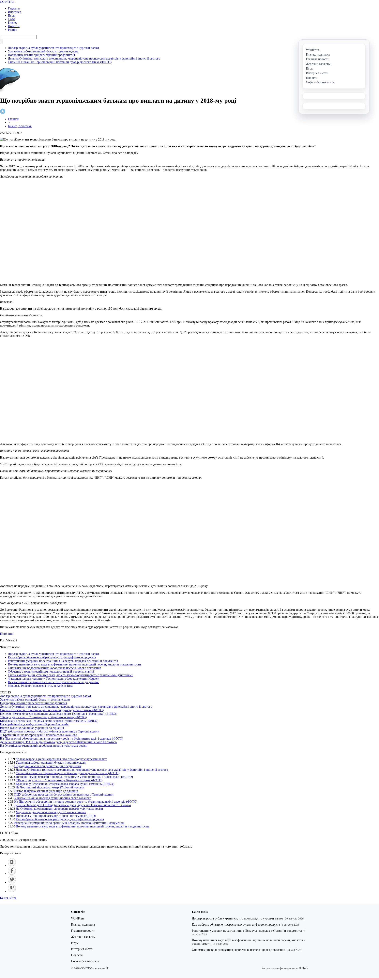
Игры (11, 15)
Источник (6, 633)
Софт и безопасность (85, 961)
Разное (12, 29)
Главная (13, 119)
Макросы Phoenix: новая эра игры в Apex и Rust (40, 685)
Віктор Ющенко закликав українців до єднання (32, 728)
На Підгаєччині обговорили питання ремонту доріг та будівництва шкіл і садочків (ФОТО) (61, 738)
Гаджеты (14, 8)
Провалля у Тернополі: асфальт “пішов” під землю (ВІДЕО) (56, 815)
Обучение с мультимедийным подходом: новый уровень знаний (51, 671)
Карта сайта (8, 897)
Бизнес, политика (20, 126)
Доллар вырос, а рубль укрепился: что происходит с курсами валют (53, 47)
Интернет (14, 12)
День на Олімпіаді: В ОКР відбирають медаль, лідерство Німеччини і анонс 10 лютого (58, 742)
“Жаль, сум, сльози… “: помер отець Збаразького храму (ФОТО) (43, 717)
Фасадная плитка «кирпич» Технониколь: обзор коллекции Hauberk (53, 678)
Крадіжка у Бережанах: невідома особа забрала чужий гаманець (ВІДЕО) (49, 720)
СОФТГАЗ (7, 1)
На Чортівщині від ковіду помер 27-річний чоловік (34, 724)
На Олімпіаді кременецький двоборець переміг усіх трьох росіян (43, 745)
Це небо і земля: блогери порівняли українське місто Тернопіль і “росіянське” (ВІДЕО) (58, 713)
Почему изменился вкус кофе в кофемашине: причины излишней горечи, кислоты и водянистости (74, 664)
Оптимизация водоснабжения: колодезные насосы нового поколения (54, 668)
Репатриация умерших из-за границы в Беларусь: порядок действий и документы (63, 661)
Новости (14, 26)
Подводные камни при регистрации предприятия (41, 55)
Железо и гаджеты (83, 936)
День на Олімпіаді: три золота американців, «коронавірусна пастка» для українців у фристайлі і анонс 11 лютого (84, 58)
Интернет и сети (82, 949)
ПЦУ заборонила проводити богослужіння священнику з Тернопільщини (49, 731)
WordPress (77, 918)
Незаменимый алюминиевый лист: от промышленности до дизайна (53, 682)
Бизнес (12, 22)
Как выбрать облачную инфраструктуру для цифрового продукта (52, 657)
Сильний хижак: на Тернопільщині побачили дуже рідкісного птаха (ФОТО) (60, 62)
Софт (11, 19)
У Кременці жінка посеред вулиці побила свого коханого (38, 735)
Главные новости (82, 930)
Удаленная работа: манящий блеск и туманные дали (43, 51)
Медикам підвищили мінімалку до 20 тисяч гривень (51, 812)
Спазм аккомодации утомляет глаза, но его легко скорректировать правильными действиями (70, 675)
